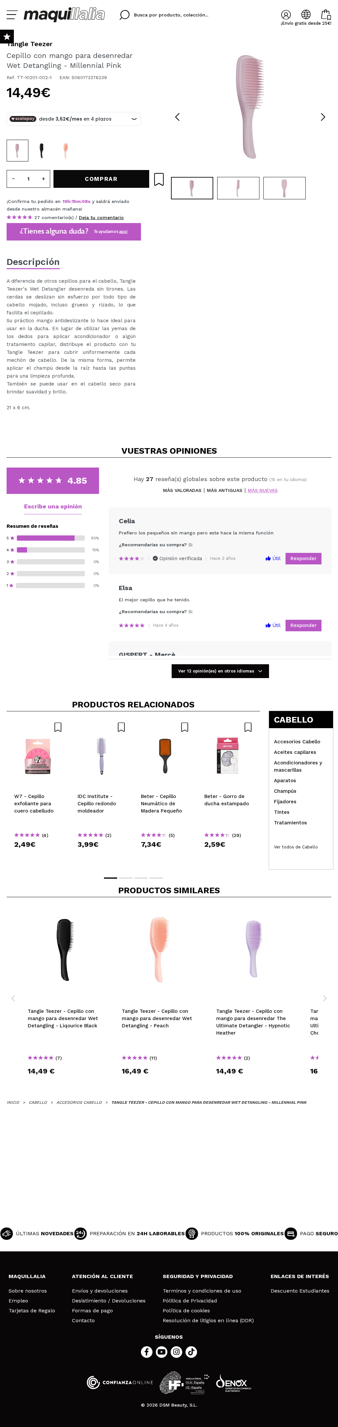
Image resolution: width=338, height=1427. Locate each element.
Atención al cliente (102, 1276)
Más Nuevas (263, 490)
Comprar (38, 856)
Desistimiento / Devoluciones (109, 1300)
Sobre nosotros (28, 1291)
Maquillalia (27, 1276)
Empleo (18, 1300)
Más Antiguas (224, 490)
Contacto (83, 1320)
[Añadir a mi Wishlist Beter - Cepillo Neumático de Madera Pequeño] (165, 727)
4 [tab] (156, 878)
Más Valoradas (182, 490)
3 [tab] (141, 878)
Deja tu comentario (101, 217)
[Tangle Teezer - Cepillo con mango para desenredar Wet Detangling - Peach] (66, 150)
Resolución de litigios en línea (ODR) (208, 1320)
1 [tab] (110, 878)
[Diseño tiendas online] (233, 1383)
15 (74, 201)
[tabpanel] (250, 105)
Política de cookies (186, 1310)
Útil (276, 558)
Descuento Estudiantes (300, 1291)
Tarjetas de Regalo (32, 1310)
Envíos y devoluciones (100, 1291)
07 (85, 201)
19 (64, 201)
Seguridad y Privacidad (198, 1276)
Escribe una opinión (53, 506)
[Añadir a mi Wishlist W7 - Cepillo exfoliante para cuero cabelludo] (38, 727)
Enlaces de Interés (300, 1276)
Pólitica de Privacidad (190, 1300)
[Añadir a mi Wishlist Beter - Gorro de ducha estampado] (228, 727)
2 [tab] (125, 878)
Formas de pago (92, 1310)
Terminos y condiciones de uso (202, 1291)
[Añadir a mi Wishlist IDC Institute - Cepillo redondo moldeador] (102, 727)
